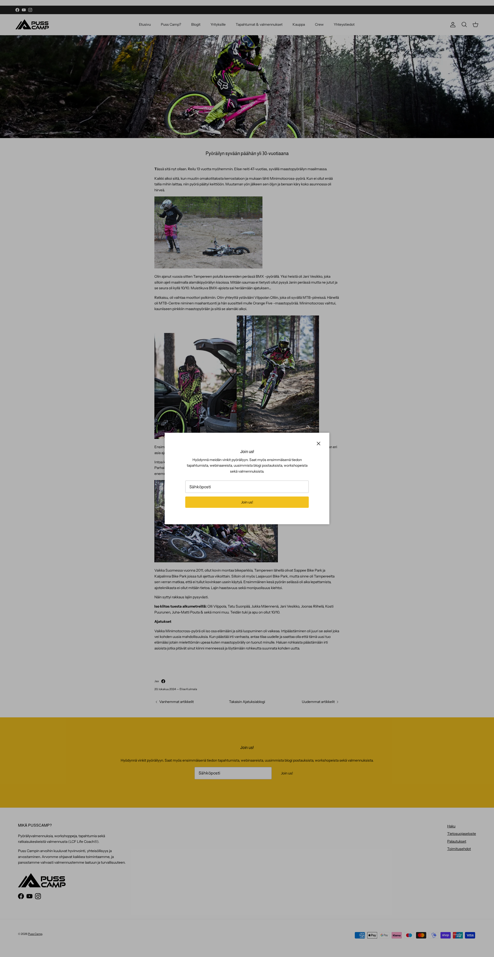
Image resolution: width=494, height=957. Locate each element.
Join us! (247, 502)
